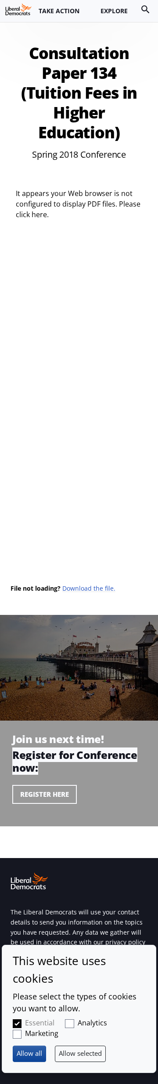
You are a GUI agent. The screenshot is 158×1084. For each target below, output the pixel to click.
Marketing (41, 1033)
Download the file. (88, 588)
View (79, 781)
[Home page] (18, 9)
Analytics (92, 1023)
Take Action (59, 11)
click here (31, 214)
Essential (39, 1023)
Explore (114, 11)
